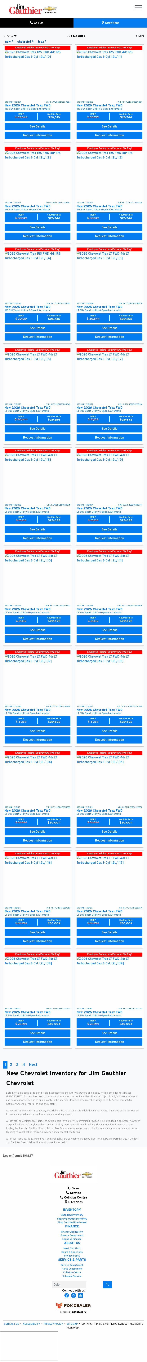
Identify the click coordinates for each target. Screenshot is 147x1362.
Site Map (72, 1324)
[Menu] (138, 8)
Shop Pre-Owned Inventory (72, 1219)
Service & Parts (72, 1259)
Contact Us (12, 1324)
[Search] (107, 1284)
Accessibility (32, 1324)
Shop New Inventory (72, 1215)
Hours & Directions (72, 1252)
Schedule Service (72, 1276)
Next (33, 1065)
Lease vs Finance (72, 1239)
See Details (37, 126)
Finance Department (72, 1235)
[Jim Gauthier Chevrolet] (33, 9)
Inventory (72, 1209)
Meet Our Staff (72, 1248)
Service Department (72, 1265)
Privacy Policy (72, 1256)
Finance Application (72, 1232)
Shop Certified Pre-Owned (72, 1222)
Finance (72, 1226)
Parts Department (72, 1269)
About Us (72, 1243)
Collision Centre (72, 1272)
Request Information (37, 135)
